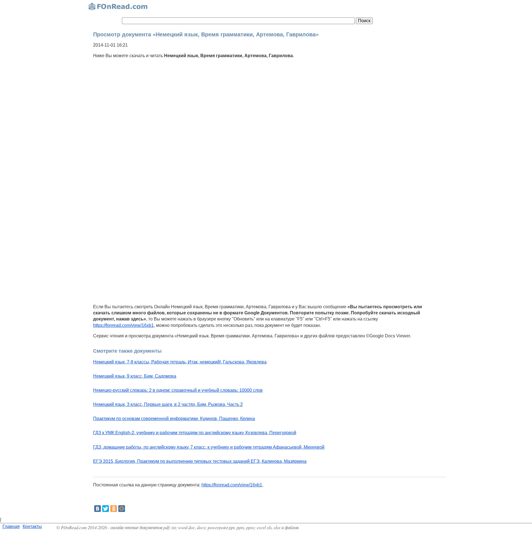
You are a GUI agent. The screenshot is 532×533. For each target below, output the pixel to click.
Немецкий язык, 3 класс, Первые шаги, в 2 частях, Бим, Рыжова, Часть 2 (168, 404)
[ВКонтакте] (97, 508)
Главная (11, 526)
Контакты (32, 526)
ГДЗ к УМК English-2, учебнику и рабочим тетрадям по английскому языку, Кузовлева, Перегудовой (194, 432)
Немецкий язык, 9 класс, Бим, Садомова (134, 376)
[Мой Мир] (121, 508)
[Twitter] (105, 508)
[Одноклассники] (113, 508)
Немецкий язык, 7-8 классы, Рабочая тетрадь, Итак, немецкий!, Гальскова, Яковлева (180, 362)
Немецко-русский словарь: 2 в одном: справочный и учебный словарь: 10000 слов (178, 390)
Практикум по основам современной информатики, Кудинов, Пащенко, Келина (174, 418)
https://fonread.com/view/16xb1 (123, 325)
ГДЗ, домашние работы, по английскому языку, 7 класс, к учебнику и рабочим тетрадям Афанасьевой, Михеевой (208, 447)
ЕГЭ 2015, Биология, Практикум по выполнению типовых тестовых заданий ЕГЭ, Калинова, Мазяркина (199, 461)
